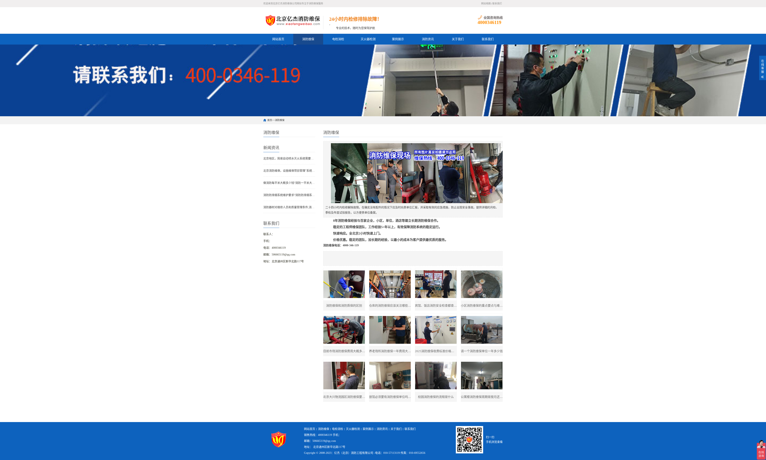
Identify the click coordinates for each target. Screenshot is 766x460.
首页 (269, 120)
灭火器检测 (368, 39)
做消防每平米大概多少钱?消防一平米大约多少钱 (289, 182)
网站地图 (486, 3)
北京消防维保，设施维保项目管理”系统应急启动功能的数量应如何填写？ (289, 170)
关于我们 (458, 39)
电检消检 (338, 39)
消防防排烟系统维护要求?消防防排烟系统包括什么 (289, 195)
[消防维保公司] (293, 20)
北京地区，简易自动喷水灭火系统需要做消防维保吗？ (289, 158)
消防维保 (308, 39)
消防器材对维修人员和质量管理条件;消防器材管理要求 (289, 207)
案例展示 (398, 39)
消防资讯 (428, 39)
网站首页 (278, 39)
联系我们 (497, 3)
